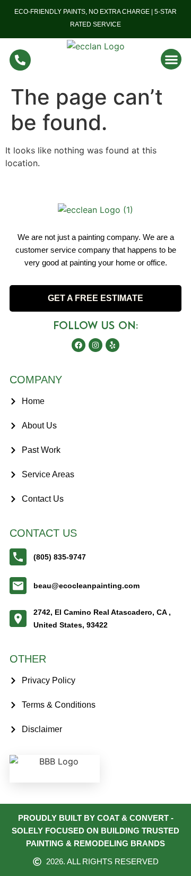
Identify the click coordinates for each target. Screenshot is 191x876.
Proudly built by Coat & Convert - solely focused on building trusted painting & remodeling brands (95, 830)
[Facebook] (78, 345)
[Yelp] (112, 345)
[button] (171, 59)
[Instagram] (95, 345)
